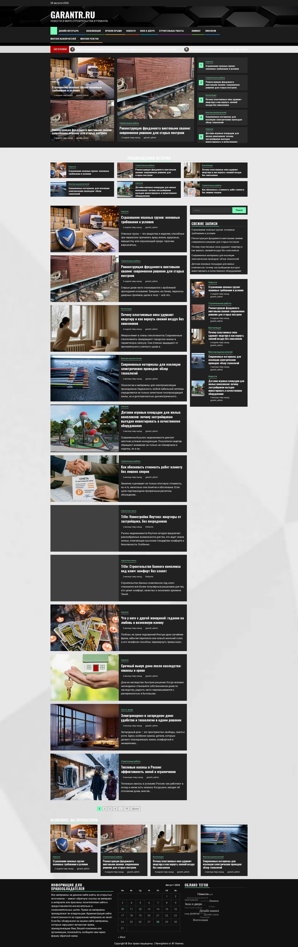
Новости (130, 30)
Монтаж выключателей (63, 38)
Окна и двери (147, 30)
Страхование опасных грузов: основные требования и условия (222, 67)
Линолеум (210, 30)
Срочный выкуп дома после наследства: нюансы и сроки (151, 668)
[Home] (53, 30)
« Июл (121, 937)
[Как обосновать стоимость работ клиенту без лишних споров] (192, 189)
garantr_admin (150, 138)
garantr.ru (72, 14)
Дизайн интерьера (69, 30)
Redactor (149, 527)
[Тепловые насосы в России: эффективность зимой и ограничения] (84, 777)
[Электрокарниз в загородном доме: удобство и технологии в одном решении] (84, 727)
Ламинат (196, 30)
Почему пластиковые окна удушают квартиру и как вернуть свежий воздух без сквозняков (188, 49)
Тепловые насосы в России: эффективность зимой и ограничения (148, 769)
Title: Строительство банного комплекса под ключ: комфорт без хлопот (151, 568)
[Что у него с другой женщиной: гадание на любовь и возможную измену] (84, 627)
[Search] (245, 35)
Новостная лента (128, 511)
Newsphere (161, 943)
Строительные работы (171, 30)
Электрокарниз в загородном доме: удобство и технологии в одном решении (151, 717)
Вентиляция (211, 95)
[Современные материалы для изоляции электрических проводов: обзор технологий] (58, 189)
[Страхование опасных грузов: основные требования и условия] (58, 170)
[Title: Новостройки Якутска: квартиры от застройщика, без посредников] (84, 528)
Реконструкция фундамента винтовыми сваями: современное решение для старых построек (75, 49)
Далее (135, 808)
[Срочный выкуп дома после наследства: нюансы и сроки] (84, 677)
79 (126, 808)
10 (122, 909)
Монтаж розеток (89, 38)
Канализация (93, 30)
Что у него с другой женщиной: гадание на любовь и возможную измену (152, 620)
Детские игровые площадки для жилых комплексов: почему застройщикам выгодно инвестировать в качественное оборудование (222, 138)
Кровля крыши (113, 30)
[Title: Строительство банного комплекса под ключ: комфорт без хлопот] (84, 578)
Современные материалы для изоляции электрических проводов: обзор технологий (224, 119)
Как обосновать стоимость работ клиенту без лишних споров (223, 191)
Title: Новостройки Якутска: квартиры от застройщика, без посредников (151, 519)
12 (140, 909)
